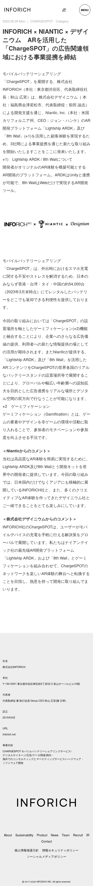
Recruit (78, 835)
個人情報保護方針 (26, 850)
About (8, 835)
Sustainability (24, 835)
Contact (46, 841)
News (54, 835)
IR (87, 835)
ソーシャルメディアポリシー (46, 856)
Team (66, 835)
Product (42, 835)
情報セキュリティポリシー (60, 850)
